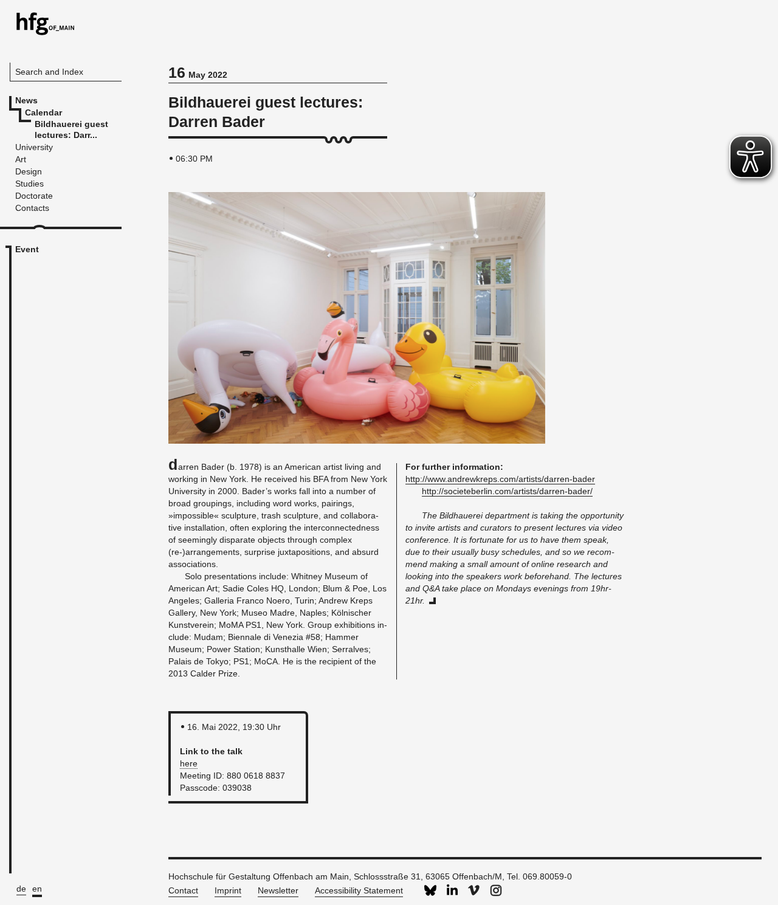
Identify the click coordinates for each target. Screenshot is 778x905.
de (21, 888)
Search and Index (49, 72)
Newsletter (278, 890)
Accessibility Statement (359, 890)
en (37, 888)
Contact (183, 890)
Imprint (228, 890)
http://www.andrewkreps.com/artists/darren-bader (500, 479)
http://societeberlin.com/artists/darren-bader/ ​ (507, 491)
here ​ (189, 763)
